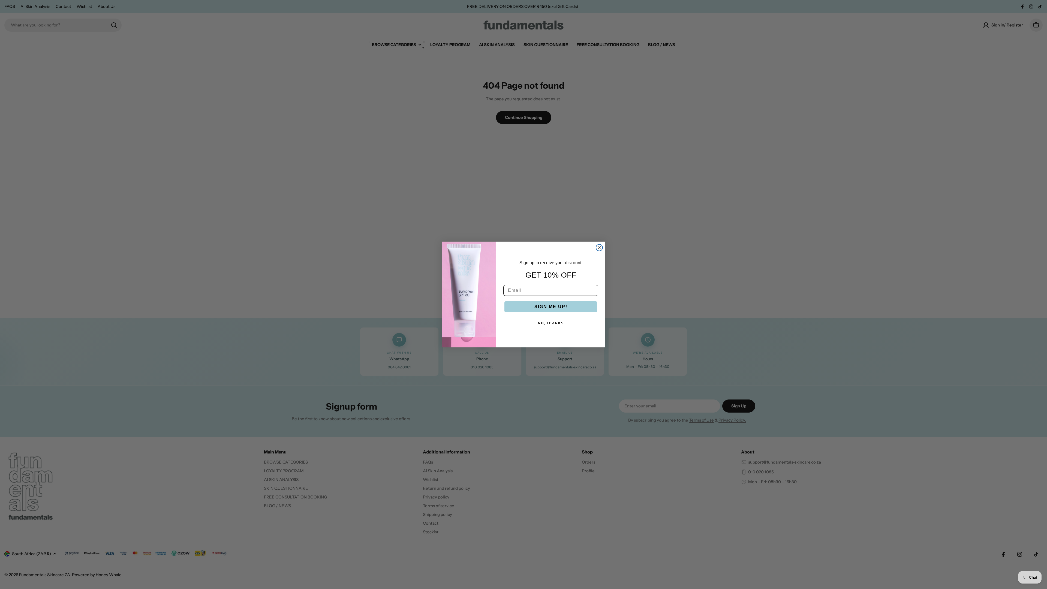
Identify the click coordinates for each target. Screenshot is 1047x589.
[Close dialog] (599, 247)
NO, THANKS (551, 323)
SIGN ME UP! (550, 306)
